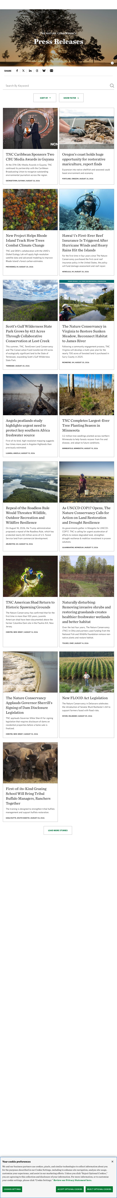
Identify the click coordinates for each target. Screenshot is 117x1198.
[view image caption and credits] (112, 62)
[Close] (112, 1161)
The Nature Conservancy (58, 33)
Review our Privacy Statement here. (73, 1180)
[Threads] (37, 71)
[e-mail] (51, 71)
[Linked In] (30, 71)
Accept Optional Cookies (70, 1189)
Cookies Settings (12, 1189)
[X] (23, 71)
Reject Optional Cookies (99, 1189)
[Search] (112, 85)
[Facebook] (17, 71)
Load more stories (58, 830)
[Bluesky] (44, 71)
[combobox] (44, 98)
